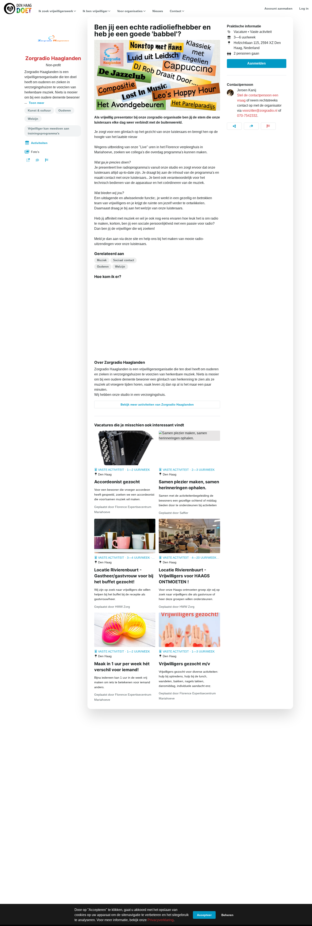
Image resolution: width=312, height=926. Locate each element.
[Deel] (234, 126)
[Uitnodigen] (251, 126)
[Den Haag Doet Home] (17, 8)
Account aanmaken (278, 8)
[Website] (28, 160)
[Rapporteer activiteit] (268, 126)
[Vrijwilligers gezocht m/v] (189, 630)
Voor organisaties (130, 11)
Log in (304, 8)
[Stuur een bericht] (37, 160)
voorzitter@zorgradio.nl (259, 110)
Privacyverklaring (161, 920)
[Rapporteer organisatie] (46, 160)
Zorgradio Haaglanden (53, 58)
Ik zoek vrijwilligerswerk (56, 11)
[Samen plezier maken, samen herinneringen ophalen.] (189, 436)
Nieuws (157, 11)
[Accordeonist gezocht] (124, 448)
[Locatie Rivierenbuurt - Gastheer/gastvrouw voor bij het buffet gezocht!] (124, 536)
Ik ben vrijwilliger (95, 11)
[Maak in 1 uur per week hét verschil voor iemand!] (124, 630)
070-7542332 (247, 115)
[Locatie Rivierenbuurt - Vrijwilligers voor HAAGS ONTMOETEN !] (189, 536)
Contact (175, 11)
